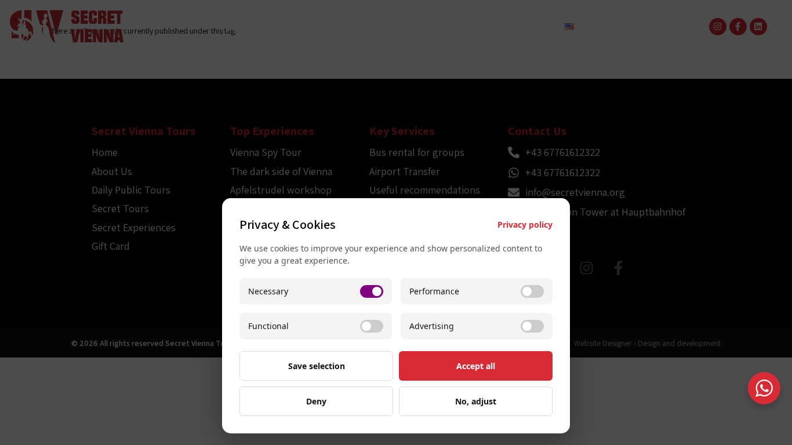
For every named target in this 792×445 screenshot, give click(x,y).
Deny (316, 401)
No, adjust (475, 401)
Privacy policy (525, 224)
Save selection (316, 365)
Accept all (475, 365)
